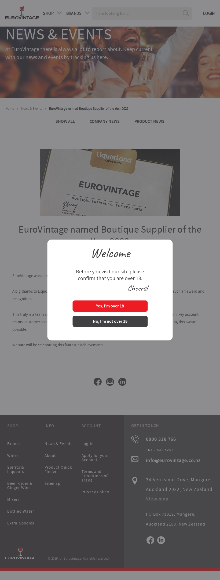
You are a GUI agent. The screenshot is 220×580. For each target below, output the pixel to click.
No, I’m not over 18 (110, 321)
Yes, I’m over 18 (110, 306)
